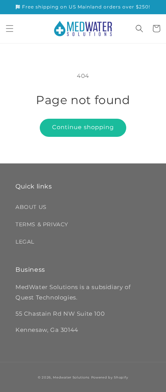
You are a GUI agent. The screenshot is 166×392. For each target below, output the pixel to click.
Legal (24, 241)
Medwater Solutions (71, 377)
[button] (9, 28)
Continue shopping (83, 127)
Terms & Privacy (41, 224)
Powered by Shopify (110, 377)
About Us (31, 207)
